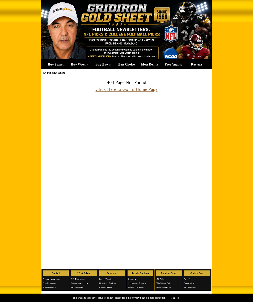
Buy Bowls (103, 64)
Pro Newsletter (77, 287)
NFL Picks (160, 279)
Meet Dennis (150, 64)
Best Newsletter (49, 283)
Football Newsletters (51, 279)
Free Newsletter (49, 287)
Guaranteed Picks (163, 287)
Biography (132, 279)
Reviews (196, 64)
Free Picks (188, 279)
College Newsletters (79, 283)
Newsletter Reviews (107, 283)
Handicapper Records (137, 283)
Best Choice (126, 64)
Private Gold (189, 283)
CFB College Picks (163, 283)
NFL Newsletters (78, 279)
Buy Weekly (79, 64)
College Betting (105, 287)
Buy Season (56, 64)
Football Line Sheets (136, 287)
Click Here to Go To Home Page (126, 89)
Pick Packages (190, 287)
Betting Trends (105, 279)
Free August (173, 64)
